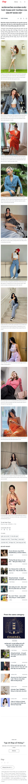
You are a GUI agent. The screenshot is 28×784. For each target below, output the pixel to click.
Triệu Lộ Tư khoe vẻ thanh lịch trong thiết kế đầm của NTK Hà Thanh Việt (18, 703)
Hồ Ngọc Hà (12, 542)
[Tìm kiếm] (20, 2)
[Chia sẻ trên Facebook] (18, 18)
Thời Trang (4, 18)
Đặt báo (16, 1)
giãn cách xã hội (5, 536)
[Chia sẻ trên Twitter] (23, 18)
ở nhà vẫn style (14, 536)
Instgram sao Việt (5, 539)
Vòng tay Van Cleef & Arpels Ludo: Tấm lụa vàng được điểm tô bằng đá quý (19, 679)
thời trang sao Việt (21, 542)
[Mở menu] (25, 2)
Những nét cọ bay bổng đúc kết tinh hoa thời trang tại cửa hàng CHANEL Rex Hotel (15, 645)
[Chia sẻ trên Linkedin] (26, 18)
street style (21, 539)
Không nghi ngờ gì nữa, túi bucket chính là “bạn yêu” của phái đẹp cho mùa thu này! (19, 667)
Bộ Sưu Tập (14, 674)
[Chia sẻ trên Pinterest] (21, 18)
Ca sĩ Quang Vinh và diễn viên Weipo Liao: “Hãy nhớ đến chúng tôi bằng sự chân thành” (18, 570)
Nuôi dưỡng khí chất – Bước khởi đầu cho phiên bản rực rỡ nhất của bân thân (18, 588)
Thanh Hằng (14, 539)
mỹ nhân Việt (4, 542)
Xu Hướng (14, 662)
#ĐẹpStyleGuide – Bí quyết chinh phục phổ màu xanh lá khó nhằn (18, 579)
